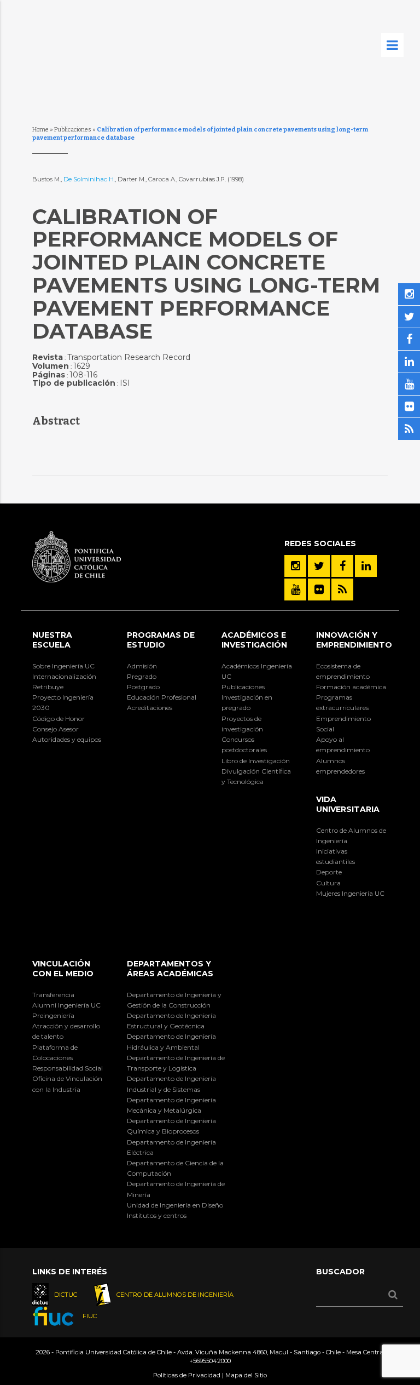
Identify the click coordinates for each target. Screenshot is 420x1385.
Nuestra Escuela (52, 640)
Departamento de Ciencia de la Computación (175, 1168)
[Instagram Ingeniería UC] (295, 566)
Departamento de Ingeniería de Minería (176, 1189)
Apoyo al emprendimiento (343, 744)
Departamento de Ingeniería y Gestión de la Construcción (174, 1000)
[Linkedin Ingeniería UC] (366, 566)
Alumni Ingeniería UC (66, 1005)
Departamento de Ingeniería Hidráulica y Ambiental (171, 1041)
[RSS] (342, 589)
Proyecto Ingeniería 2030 (63, 702)
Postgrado (143, 687)
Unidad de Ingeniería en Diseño (175, 1205)
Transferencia (53, 995)
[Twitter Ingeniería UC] (319, 566)
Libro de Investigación (255, 761)
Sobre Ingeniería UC (63, 666)
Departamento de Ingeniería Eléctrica (171, 1147)
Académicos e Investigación (254, 640)
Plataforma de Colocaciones (55, 1052)
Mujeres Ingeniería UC (350, 893)
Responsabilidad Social (67, 1068)
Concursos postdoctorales (244, 744)
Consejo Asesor (55, 729)
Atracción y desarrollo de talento (66, 1031)
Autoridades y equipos (66, 739)
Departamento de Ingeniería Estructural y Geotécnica (171, 1020)
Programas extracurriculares (342, 702)
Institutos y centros (156, 1215)
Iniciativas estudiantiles (335, 856)
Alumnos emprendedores (340, 766)
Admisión (142, 666)
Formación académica (351, 687)
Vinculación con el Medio (63, 968)
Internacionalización (64, 676)
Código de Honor (58, 718)
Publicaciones (72, 129)
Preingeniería (53, 1015)
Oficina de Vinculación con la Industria (67, 1083)
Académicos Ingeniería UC (256, 671)
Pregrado (141, 676)
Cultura (328, 883)
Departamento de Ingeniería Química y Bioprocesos (171, 1126)
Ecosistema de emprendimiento (343, 671)
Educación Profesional (161, 697)
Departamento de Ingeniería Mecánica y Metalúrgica (171, 1105)
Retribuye (47, 687)
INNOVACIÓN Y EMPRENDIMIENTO (354, 640)
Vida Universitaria (348, 804)
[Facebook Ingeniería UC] (342, 566)
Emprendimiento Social (343, 723)
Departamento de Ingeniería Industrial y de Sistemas (171, 1083)
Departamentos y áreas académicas (170, 968)
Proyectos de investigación (242, 723)
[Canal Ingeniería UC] (295, 589)
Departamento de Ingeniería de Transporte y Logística (176, 1063)
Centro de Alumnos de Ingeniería (351, 835)
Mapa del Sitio (246, 1375)
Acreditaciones (149, 707)
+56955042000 (210, 1361)
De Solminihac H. (89, 179)
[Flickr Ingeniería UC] (319, 589)
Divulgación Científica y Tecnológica (256, 776)
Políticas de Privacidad (186, 1375)
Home (40, 129)
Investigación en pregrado (246, 702)
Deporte (329, 872)
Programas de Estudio (161, 640)
